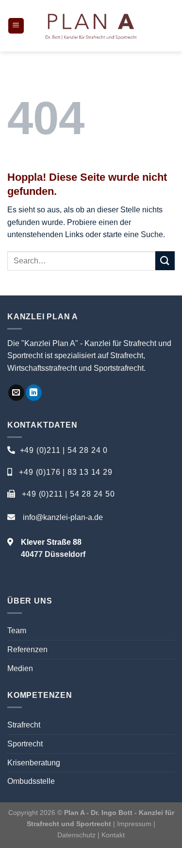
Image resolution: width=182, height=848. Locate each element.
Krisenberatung (33, 763)
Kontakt (113, 835)
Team (16, 630)
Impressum (134, 824)
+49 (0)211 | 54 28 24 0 (64, 450)
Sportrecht (25, 744)
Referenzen (27, 649)
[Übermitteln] (165, 260)
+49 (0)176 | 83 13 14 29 (65, 472)
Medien (20, 668)
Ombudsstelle (31, 781)
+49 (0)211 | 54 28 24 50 (68, 494)
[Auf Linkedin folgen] (34, 392)
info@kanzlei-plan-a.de (63, 517)
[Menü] (16, 26)
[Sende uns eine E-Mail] (16, 392)
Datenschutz (77, 835)
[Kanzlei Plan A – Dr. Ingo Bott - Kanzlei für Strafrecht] (91, 25)
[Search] (171, 26)
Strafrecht (23, 725)
